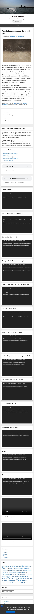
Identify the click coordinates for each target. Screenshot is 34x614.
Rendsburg (8, 576)
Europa (15, 568)
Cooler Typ (5, 155)
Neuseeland (7, 574)
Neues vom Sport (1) (8, 160)
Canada (29, 566)
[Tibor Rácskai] (17, 13)
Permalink (4, 106)
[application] (17, 200)
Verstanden (10, 612)
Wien (23, 582)
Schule (17, 576)
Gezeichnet (5, 557)
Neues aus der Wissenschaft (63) (10, 158)
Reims (3, 576)
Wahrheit (18, 583)
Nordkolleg (22, 574)
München (24, 572)
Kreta (29, 570)
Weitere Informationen (22, 612)
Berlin (3, 566)
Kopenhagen (24, 570)
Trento (27, 578)
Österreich (28, 583)
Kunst (4, 572)
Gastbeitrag (26, 568)
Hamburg (9, 570)
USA (9, 580)
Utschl (13, 580)
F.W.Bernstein (20, 568)
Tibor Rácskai (17, 16)
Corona (5, 568)
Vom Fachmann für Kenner (14, 581)
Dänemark (10, 568)
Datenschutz (6, 601)
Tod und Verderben (16, 578)
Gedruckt (5, 552)
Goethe (4, 570)
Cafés (24, 565)
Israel (13, 570)
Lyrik (15, 572)
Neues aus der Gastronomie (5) (10, 153)
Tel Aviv (26, 576)
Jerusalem (18, 570)
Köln (7, 572)
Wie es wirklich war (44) (8, 157)
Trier (31, 578)
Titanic (4, 578)
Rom (13, 576)
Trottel (4, 580)
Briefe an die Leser (16, 566)
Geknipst (24, 103)
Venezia (20, 580)
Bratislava (7, 566)
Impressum (5, 603)
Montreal (19, 572)
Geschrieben (5, 104)
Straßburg (22, 576)
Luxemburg (11, 572)
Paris (27, 574)
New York (16, 574)
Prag (30, 574)
